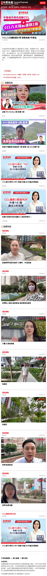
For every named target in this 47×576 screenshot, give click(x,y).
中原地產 (7, 71)
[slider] (10, 33)
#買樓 (24, 74)
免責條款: (4, 561)
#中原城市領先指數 (9, 77)
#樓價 (19, 74)
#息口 (19, 77)
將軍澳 (16, 7)
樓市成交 (25, 558)
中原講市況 (23, 7)
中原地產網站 (5, 558)
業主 (29, 7)
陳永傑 (11, 7)
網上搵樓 (16, 558)
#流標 (34, 74)
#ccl (38, 74)
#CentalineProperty (10, 74)
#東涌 (29, 74)
